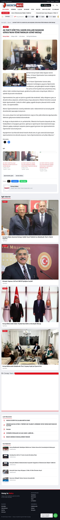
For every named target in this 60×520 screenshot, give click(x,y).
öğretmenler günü (8, 175)
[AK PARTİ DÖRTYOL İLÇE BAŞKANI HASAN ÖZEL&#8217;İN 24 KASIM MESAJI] (11, 156)
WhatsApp (23, 181)
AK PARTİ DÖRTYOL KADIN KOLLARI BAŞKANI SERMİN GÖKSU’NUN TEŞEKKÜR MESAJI (29, 164)
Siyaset (9, 22)
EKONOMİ (26, 9)
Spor (32, 498)
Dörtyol (3, 512)
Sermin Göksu (19, 175)
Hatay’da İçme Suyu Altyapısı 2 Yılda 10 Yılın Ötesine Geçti (36, 13)
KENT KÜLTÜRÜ (46, 9)
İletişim (52, 1)
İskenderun (4, 508)
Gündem (33, 495)
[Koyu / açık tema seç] (57, 5)
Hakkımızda (34, 506)
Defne (3, 510)
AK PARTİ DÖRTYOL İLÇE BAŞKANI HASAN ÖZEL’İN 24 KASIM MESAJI (10, 164)
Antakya (3, 506)
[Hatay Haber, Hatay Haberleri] (12, 5)
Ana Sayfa (3, 22)
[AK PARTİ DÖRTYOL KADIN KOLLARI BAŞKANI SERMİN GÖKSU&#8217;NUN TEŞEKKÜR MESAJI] (29, 156)
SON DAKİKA (5, 9)
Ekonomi (33, 497)
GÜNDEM (13, 9)
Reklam (57, 1)
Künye (48, 1)
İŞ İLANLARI (55, 9)
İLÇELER (20, 9)
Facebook (14, 181)
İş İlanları (33, 500)
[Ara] (53, 5)
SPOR (32, 9)
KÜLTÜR (38, 9)
